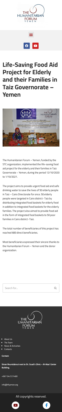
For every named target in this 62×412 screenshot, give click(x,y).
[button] (31, 34)
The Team (8, 343)
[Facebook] (27, 46)
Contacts (8, 349)
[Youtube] (35, 46)
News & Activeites (12, 346)
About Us (8, 339)
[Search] (55, 288)
